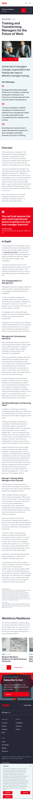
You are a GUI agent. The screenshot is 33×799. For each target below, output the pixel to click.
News (3, 732)
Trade (3, 741)
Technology (5, 745)
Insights (18, 729)
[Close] (30, 766)
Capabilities (19, 723)
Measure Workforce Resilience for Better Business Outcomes (14, 659)
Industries (18, 726)
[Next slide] (9, 667)
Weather (4, 748)
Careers (4, 726)
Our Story (5, 723)
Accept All (7, 796)
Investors (4, 729)
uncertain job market (10, 252)
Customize (7, 792)
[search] (26, 3)
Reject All (25, 792)
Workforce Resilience (8, 9)
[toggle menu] (30, 3)
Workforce (5, 751)
